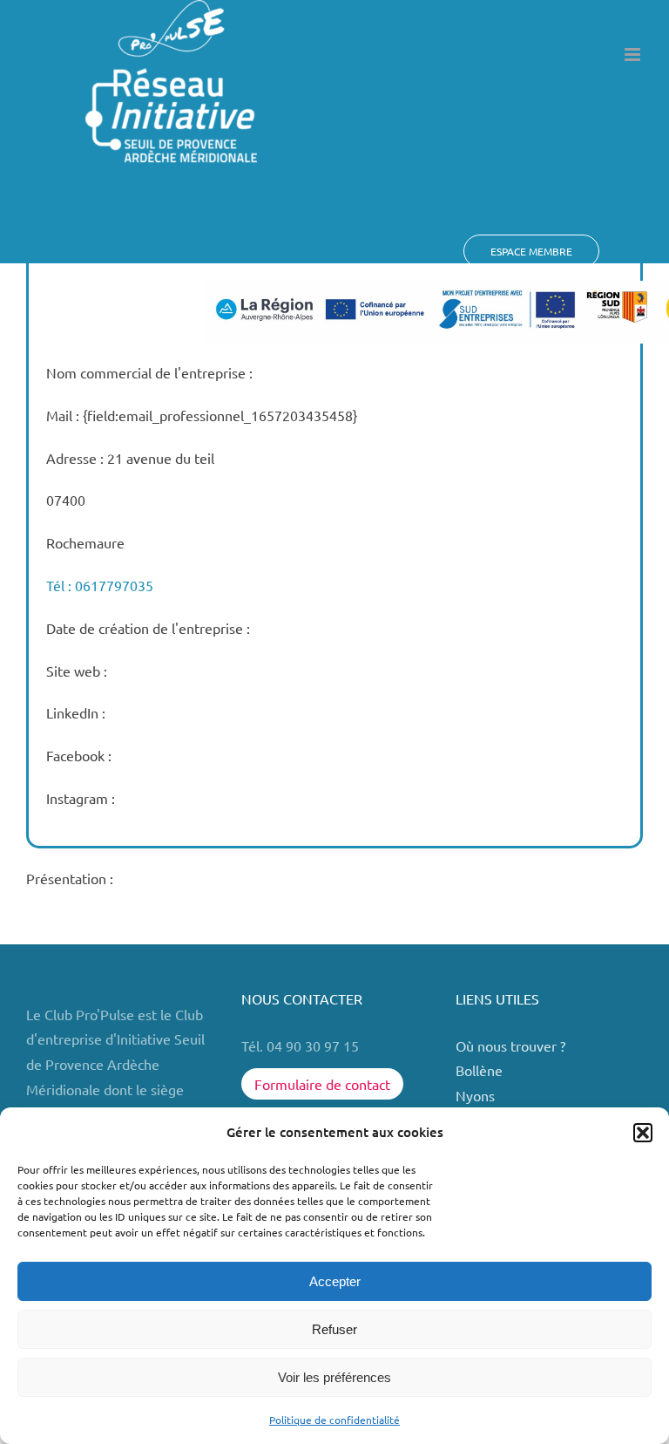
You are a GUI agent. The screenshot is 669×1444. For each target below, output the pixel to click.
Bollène (481, 1070)
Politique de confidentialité (334, 1420)
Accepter (335, 1281)
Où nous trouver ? (512, 1045)
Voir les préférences (334, 1377)
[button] (643, 1132)
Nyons (475, 1095)
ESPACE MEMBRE (531, 251)
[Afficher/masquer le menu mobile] (634, 54)
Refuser (334, 1329)
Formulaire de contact (322, 1084)
